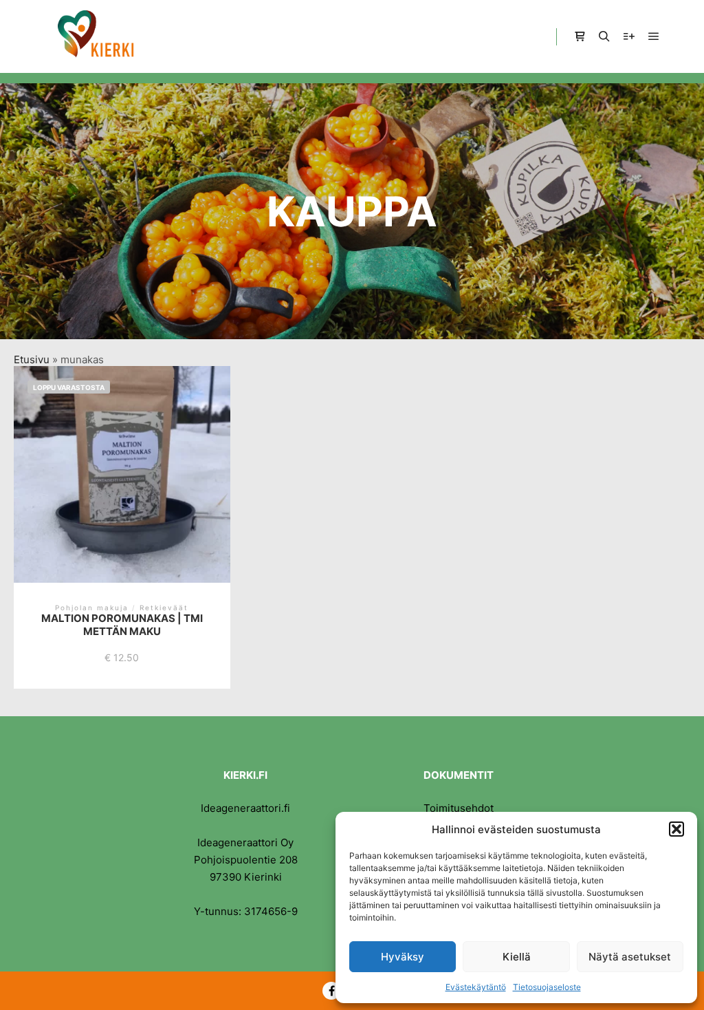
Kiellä (517, 956)
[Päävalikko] (653, 36)
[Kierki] (96, 36)
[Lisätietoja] (629, 36)
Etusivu (32, 359)
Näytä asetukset (629, 956)
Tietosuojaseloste (547, 987)
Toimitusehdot (459, 808)
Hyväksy (402, 956)
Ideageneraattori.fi (245, 808)
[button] (676, 829)
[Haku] (604, 36)
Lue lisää (122, 486)
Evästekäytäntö (476, 987)
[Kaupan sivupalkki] (579, 36)
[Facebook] (331, 991)
